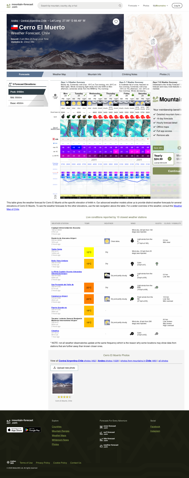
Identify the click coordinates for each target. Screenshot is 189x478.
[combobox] (80, 5)
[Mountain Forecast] (20, 5)
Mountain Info (94, 74)
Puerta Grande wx (59, 307)
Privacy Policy (43, 462)
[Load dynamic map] (153, 42)
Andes (14, 20)
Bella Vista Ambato (59, 260)
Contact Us (75, 462)
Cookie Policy (60, 462)
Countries (56, 426)
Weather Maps (59, 435)
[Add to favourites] (116, 21)
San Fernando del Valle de (62, 284)
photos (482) (77, 360)
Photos (146, 5)
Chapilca (55, 330)
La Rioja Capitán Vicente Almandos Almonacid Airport (66, 272)
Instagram (155, 431)
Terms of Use (26, 462)
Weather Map (59, 74)
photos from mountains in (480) (139, 360)
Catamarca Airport (59, 296)
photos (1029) (108, 360)
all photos (163, 360)
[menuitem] (24, 74)
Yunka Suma (56, 249)
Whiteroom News (60, 439)
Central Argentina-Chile (33, 20)
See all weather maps (55, 128)
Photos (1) (165, 74)
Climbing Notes (129, 74)
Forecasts (132, 5)
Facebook (155, 426)
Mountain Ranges (60, 431)
